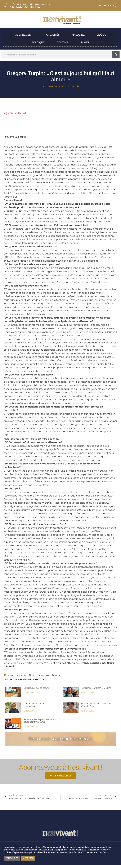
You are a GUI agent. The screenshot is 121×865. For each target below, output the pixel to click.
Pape (25, 675)
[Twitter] (105, 6)
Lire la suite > (31, 692)
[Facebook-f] (100, 6)
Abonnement (23, 34)
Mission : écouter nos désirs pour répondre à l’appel (96, 704)
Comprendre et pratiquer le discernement (36, 704)
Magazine (78, 34)
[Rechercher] (116, 54)
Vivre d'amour (53, 675)
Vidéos (101, 34)
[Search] (114, 6)
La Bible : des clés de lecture (36, 688)
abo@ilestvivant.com (43, 4)
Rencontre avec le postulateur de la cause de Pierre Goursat (40, 720)
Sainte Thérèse (37, 675)
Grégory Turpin (14, 675)
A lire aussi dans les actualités (25, 679)
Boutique (38, 42)
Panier (84, 42)
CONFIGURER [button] (11, 858)
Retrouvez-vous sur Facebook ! (60, 739)
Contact (62, 42)
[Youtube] (110, 6)
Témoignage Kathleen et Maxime (96, 688)
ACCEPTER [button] (28, 858)
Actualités (52, 34)
